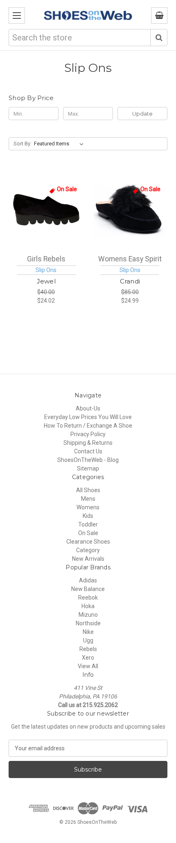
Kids (88, 516)
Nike (88, 632)
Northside (88, 623)
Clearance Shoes (88, 541)
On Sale (88, 533)
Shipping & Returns (88, 442)
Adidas (88, 580)
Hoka (88, 606)
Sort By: (23, 143)
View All (88, 666)
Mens (88, 498)
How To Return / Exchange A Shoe (88, 425)
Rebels (88, 649)
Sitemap (88, 468)
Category (88, 550)
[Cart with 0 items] (159, 15)
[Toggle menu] (17, 15)
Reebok (88, 597)
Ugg (88, 640)
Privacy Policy (88, 434)
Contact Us (88, 451)
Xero (88, 657)
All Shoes (88, 490)
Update (142, 113)
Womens (88, 507)
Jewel (46, 281)
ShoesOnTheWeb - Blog (88, 460)
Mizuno (88, 614)
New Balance (88, 589)
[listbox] (60, 144)
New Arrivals (88, 558)
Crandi (130, 281)
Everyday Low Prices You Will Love (88, 417)
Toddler (88, 524)
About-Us (88, 408)
